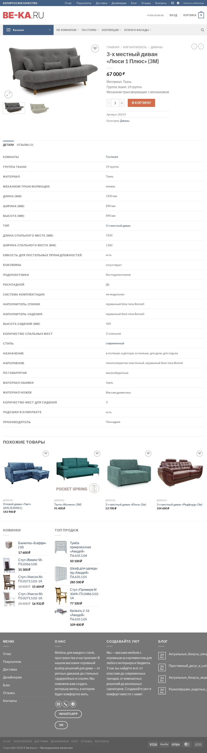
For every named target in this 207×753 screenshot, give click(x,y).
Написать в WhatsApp (193, 3)
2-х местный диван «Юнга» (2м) (126, 504)
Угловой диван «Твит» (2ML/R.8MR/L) (17, 506)
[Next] (93, 71)
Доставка (101, 3)
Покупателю (83, 3)
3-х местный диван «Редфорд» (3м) (179, 504)
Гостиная (112, 156)
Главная (113, 47)
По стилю (89, 30)
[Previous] (10, 71)
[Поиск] (202, 30)
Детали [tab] (8, 144)
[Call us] (65, 704)
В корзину (141, 103)
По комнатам (66, 30)
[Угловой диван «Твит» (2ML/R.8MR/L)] (26, 473)
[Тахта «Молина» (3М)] (77, 473)
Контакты (161, 3)
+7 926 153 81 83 (155, 15)
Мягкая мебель (135, 47)
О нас (68, 3)
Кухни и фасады (136, 30)
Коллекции (110, 30)
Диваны (157, 47)
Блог (134, 3)
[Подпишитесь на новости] (172, 2)
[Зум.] (8, 94)
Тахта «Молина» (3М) (67, 504)
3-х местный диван (118, 225)
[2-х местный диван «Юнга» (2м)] (129, 473)
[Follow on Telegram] (178, 3)
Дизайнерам (119, 3)
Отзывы (146, 3)
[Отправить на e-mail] (58, 704)
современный (115, 343)
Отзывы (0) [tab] (25, 144)
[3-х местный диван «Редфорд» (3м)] (180, 473)
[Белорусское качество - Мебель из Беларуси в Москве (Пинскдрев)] (23, 15)
